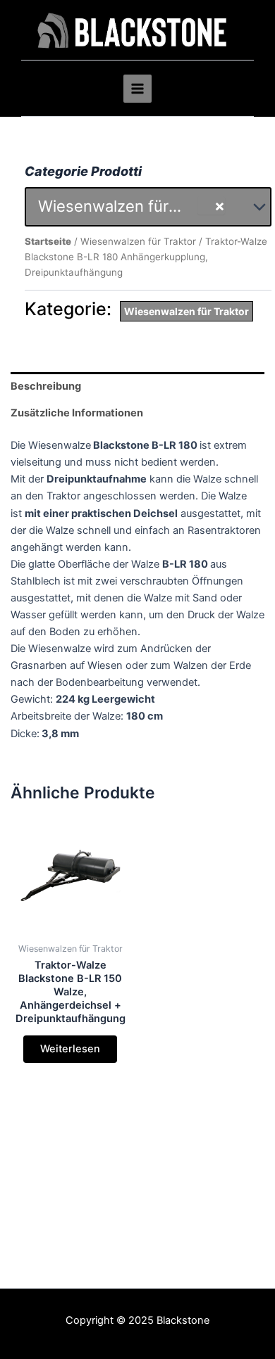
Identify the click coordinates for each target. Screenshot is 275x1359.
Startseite (48, 241)
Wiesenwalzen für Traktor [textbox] (117, 206)
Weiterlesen (70, 1048)
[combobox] (148, 206)
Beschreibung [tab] (46, 386)
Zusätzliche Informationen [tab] (77, 413)
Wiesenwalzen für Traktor (138, 241)
